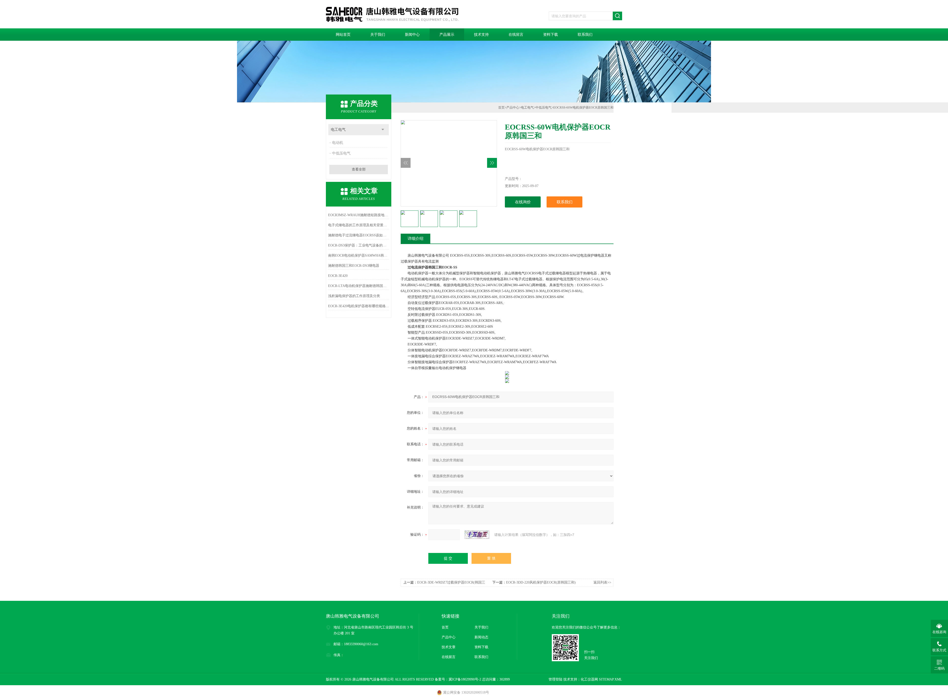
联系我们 (585, 35)
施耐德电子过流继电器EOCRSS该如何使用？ (358, 235)
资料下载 (550, 35)
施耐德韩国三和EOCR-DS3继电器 (353, 265)
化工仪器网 (589, 679)
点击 (383, 129)
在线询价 (523, 202)
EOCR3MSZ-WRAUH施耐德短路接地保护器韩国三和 (358, 215)
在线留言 (516, 35)
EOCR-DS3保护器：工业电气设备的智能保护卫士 (358, 245)
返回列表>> (602, 582)
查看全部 (359, 169)
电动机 (337, 143)
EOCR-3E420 (338, 276)
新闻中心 (412, 35)
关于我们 (377, 35)
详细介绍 (415, 238)
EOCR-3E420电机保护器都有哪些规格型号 (358, 306)
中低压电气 (341, 153)
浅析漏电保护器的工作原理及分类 (354, 296)
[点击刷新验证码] (477, 534)
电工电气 (338, 130)
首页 (501, 107)
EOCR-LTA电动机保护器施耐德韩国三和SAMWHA (358, 286)
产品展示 (446, 35)
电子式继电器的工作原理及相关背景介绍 (358, 225)
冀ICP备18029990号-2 (465, 679)
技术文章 (448, 647)
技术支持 (481, 35)
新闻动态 (481, 637)
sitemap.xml (610, 679)
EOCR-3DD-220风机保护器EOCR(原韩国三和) (541, 582)
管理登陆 (555, 679)
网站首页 (343, 35)
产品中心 (512, 107)
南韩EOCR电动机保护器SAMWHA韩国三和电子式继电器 (358, 255)
